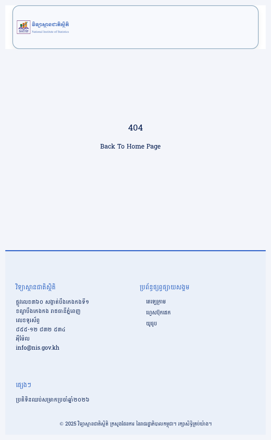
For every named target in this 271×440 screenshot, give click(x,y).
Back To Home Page (130, 146)
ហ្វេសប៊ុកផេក (158, 313)
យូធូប (151, 324)
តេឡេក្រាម (156, 302)
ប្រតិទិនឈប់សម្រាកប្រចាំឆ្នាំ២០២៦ (53, 399)
